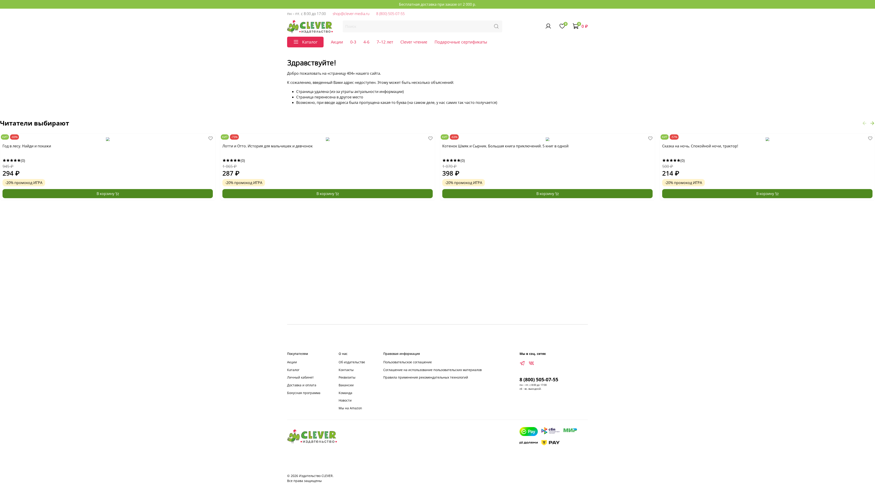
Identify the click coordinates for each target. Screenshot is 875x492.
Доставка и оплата (301, 385)
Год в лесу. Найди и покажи (27, 146)
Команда (345, 393)
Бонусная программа (303, 393)
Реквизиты (347, 377)
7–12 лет (385, 42)
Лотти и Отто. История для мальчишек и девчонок (267, 146)
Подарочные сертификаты (461, 42)
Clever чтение (413, 42)
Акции (337, 42)
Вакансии (346, 385)
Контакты (346, 370)
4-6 (366, 42)
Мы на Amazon (350, 408)
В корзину (106, 193)
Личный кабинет (300, 377)
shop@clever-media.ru (351, 13)
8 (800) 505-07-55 (390, 13)
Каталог (293, 370)
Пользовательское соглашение (407, 362)
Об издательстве (352, 362)
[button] (864, 123)
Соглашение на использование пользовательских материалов (432, 370)
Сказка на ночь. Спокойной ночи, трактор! (700, 146)
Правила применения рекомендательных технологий (425, 377)
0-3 (353, 42)
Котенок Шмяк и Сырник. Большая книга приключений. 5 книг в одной (505, 146)
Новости (345, 400)
